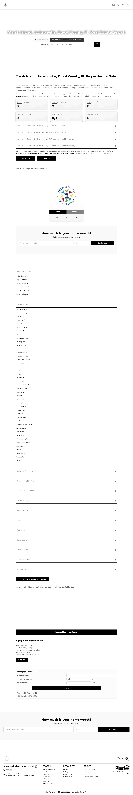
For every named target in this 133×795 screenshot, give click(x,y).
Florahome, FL (21, 345)
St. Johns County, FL (23, 294)
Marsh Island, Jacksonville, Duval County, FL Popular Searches (41, 126)
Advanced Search (49, 769)
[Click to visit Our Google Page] (75, 217)
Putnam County (23, 569)
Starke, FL (19, 450)
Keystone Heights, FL (23, 388)
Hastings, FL (20, 363)
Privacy (87, 792)
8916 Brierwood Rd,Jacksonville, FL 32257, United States (19, 774)
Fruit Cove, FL (21, 349)
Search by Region (23, 501)
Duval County (22, 540)
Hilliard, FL (19, 370)
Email (75, 212)
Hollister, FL (20, 374)
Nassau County (22, 550)
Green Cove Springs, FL (24, 360)
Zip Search (46, 776)
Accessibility (75, 792)
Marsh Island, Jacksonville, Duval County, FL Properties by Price (41, 132)
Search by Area (23, 510)
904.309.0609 (11, 770)
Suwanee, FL (20, 453)
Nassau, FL (20, 403)
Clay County (21, 530)
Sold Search (47, 781)
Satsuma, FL (20, 435)
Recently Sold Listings (91, 776)
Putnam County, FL (23, 290)
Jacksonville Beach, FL (24, 385)
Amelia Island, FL (22, 309)
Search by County (24, 271)
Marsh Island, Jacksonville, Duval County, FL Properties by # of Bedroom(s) (45, 139)
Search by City (22, 305)
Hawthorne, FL (21, 367)
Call (58, 212)
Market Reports (68, 774)
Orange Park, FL (21, 410)
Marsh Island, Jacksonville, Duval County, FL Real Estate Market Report (45, 154)
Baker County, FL (22, 276)
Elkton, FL (19, 334)
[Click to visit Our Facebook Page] (57, 217)
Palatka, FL (20, 414)
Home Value (67, 776)
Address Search (48, 783)
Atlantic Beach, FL (22, 313)
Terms (82, 792)
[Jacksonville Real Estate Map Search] (66, 610)
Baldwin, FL (20, 316)
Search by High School (25, 491)
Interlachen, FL (21, 378)
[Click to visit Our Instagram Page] (66, 217)
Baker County (22, 520)
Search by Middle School (26, 481)
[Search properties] (97, 44)
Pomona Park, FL (22, 417)
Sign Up (21, 660)
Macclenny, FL (21, 392)
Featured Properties (91, 772)
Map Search (47, 772)
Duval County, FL (22, 283)
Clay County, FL (21, 280)
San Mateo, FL (21, 432)
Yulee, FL (19, 460)
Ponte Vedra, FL (21, 421)
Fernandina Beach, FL (23, 338)
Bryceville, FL (20, 320)
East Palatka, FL (21, 331)
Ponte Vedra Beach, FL (24, 424)
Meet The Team (89, 769)
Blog (85, 774)
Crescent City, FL (22, 327)
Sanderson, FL (21, 428)
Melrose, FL (20, 396)
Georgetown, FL (22, 352)
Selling (65, 772)
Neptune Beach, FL (23, 406)
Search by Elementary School (28, 471)
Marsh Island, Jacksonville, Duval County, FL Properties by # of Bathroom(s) (46, 146)
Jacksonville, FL (21, 381)
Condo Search (47, 774)
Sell (75, 40)
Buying (65, 769)
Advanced (59, 40)
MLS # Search (47, 779)
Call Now (46, 158)
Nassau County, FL (22, 287)
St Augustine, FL (22, 439)
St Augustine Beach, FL (24, 442)
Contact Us (25, 158)
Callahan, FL (20, 324)
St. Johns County (23, 560)
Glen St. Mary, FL (22, 356)
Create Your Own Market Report (32, 579)
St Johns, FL (20, 446)
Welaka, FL (20, 457)
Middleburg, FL (21, 399)
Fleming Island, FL (22, 342)
